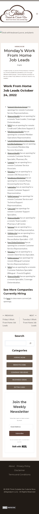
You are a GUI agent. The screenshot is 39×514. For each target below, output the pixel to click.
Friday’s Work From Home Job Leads (9, 321)
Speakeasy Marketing (16, 178)
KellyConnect (13, 196)
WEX (9, 125)
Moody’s (11, 171)
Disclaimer (19, 470)
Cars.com (11, 208)
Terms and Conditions (19, 474)
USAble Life (12, 233)
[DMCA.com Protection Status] (19, 507)
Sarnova (10, 227)
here (8, 298)
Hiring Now (19, 46)
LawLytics (11, 187)
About (12, 466)
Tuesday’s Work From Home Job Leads (29, 321)
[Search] (30, 343)
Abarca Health (13, 116)
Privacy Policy (23, 466)
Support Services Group (17, 107)
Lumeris (10, 162)
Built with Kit (19, 446)
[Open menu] (37, 14)
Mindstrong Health (15, 131)
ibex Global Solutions (16, 242)
